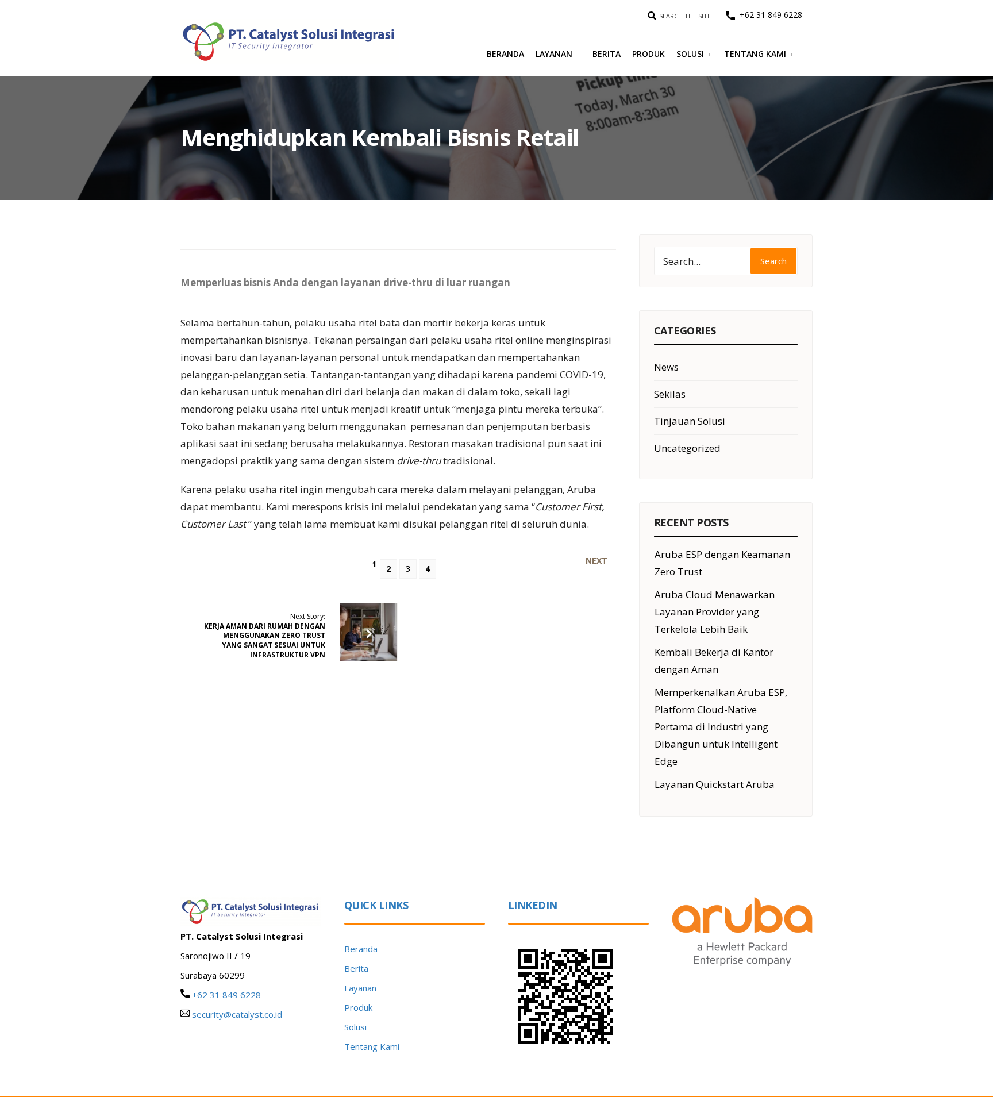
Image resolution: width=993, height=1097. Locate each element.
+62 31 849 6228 (768, 14)
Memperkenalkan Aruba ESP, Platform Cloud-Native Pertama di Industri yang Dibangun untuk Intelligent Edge (721, 727)
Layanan (554, 53)
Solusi (690, 53)
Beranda (505, 53)
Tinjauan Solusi (689, 421)
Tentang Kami (755, 53)
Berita (606, 53)
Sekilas (670, 394)
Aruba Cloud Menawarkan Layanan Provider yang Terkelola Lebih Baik (715, 612)
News (666, 367)
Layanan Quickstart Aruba (715, 784)
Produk (648, 53)
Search (773, 261)
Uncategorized (687, 448)
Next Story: (264, 635)
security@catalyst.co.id (237, 1014)
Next (596, 561)
